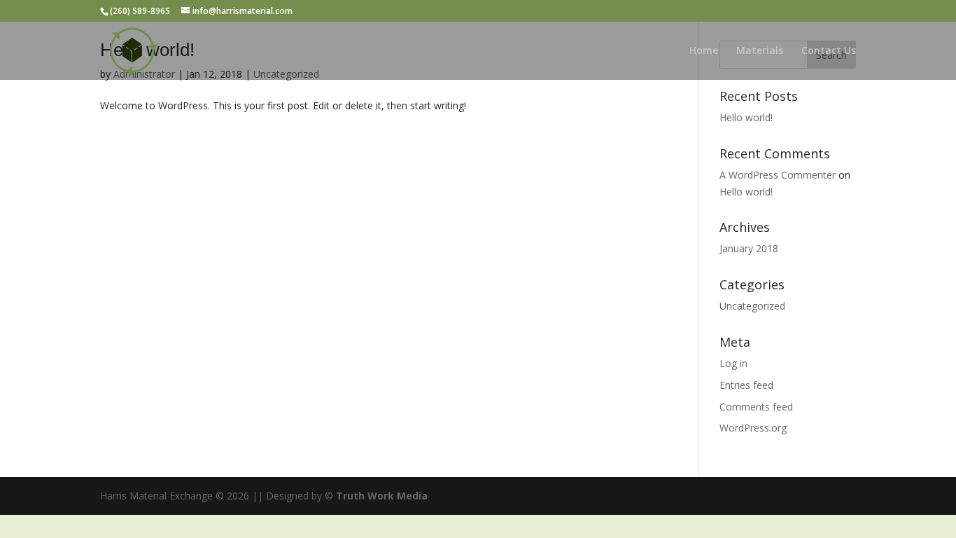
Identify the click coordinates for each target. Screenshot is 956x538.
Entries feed (746, 385)
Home (703, 51)
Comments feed (756, 406)
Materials (759, 51)
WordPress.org (753, 427)
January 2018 (748, 248)
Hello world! (746, 117)
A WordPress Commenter (777, 174)
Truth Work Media (382, 495)
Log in (733, 363)
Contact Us (828, 51)
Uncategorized (752, 305)
